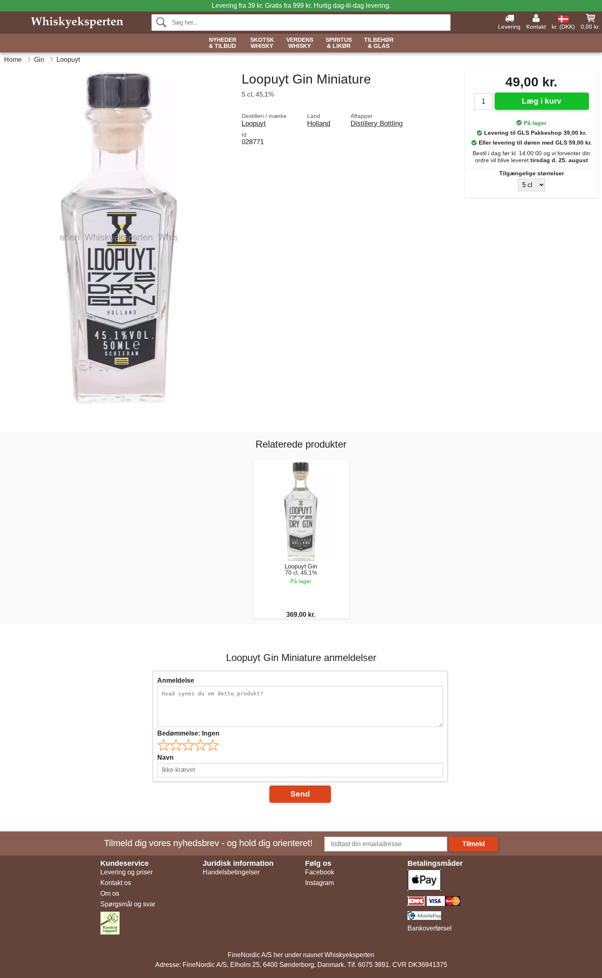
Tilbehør (379, 43)
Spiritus (339, 43)
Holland (318, 123)
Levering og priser (126, 872)
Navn (165, 757)
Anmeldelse (175, 680)
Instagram (319, 882)
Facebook (319, 872)
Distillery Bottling (377, 123)
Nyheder (222, 43)
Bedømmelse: (188, 733)
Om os (109, 893)
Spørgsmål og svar (127, 904)
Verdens (299, 43)
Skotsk (262, 43)
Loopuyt (254, 123)
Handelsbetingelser (231, 872)
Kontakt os (115, 882)
